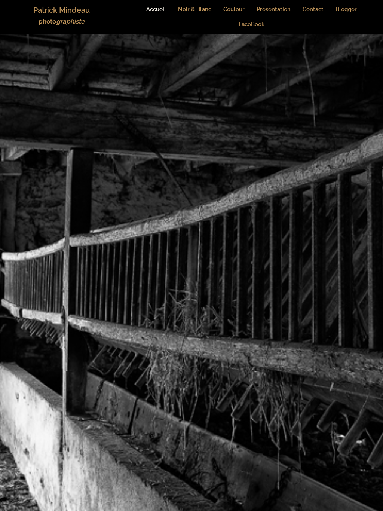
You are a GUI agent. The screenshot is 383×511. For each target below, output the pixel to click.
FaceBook (251, 24)
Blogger (346, 9)
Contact (313, 9)
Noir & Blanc (194, 9)
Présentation (274, 9)
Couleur (234, 9)
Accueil (156, 9)
